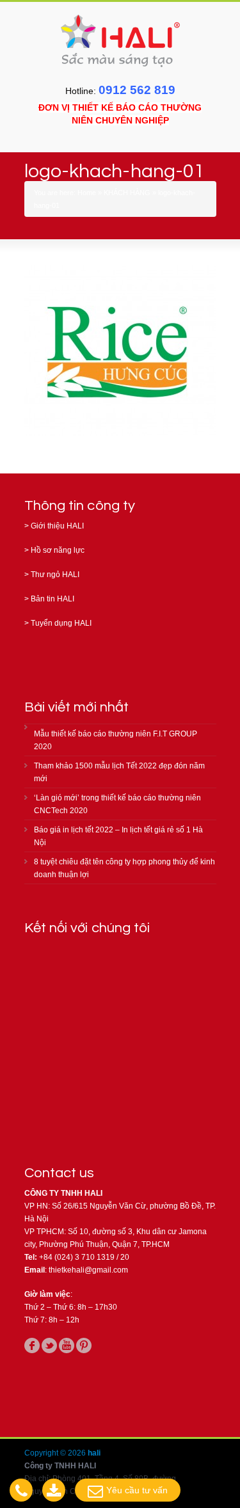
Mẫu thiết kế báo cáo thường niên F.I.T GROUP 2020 (115, 740)
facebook (32, 1345)
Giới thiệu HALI (57, 525)
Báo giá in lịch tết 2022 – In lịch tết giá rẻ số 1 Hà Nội (118, 836)
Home (86, 192)
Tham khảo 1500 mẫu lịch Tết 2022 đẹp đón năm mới (119, 772)
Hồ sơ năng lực (57, 550)
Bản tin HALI (52, 598)
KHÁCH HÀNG (127, 192)
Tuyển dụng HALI (61, 623)
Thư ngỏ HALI (55, 574)
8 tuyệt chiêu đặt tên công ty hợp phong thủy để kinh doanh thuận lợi (124, 868)
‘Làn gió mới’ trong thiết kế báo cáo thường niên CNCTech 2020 (117, 804)
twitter (49, 1345)
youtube (66, 1345)
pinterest (84, 1345)
